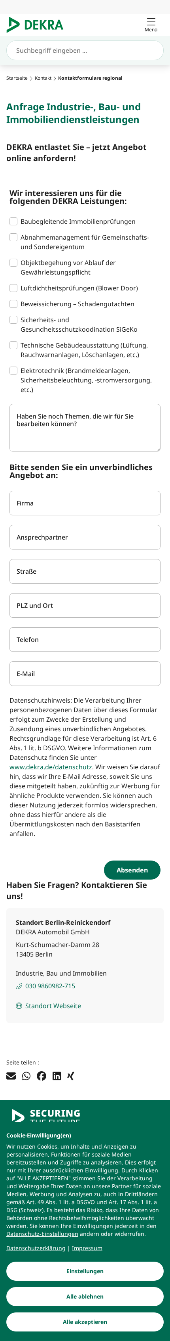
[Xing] (70, 1075)
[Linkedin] (57, 1075)
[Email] (11, 1075)
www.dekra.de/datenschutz (50, 767)
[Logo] (38, 25)
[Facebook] (41, 1075)
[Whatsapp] (26, 1075)
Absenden (132, 870)
